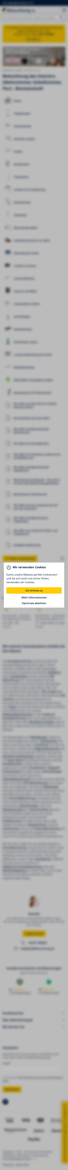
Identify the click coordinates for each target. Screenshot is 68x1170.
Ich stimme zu (34, 590)
